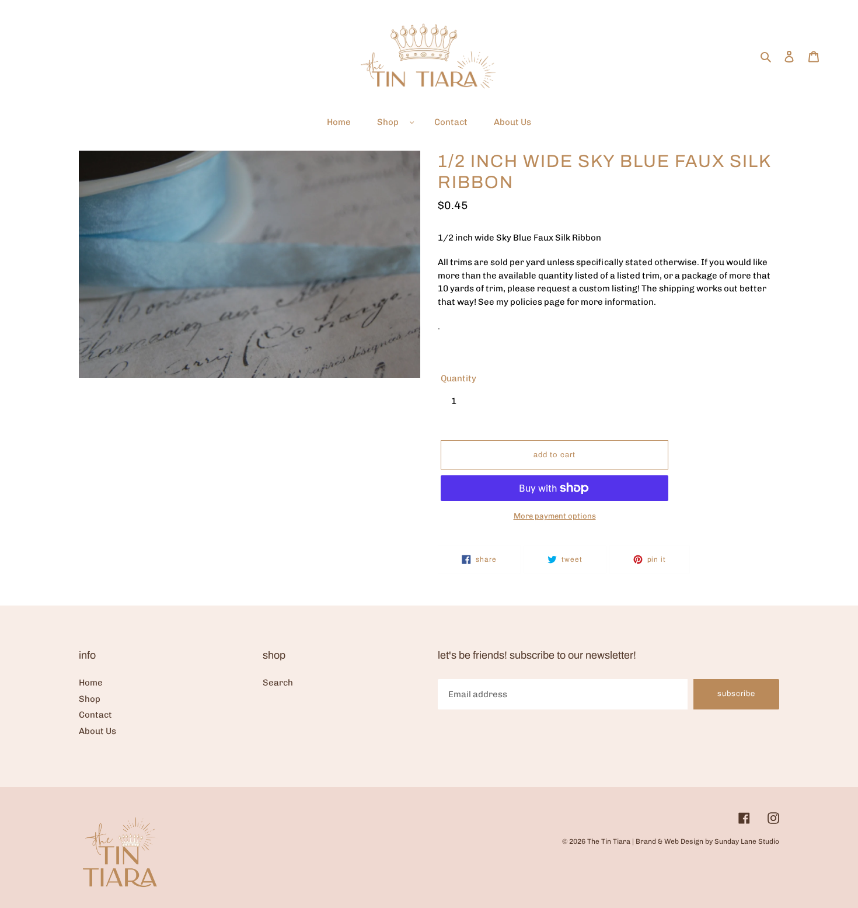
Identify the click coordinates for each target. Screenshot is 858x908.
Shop (89, 699)
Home (91, 682)
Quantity (458, 378)
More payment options (555, 516)
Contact (95, 714)
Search (278, 682)
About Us (97, 731)
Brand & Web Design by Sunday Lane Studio (707, 841)
